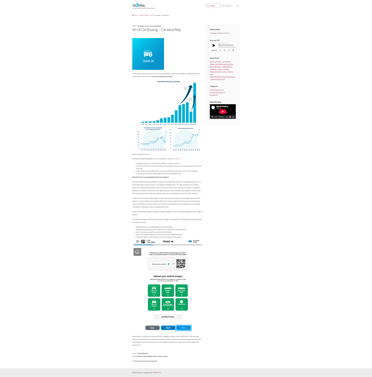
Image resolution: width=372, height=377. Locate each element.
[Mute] (230, 117)
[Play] (212, 117)
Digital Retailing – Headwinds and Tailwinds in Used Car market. (221, 68)
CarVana (139, 356)
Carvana (177, 159)
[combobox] (213, 6)
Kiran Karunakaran (156, 26)
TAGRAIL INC (157, 373)
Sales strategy (157, 356)
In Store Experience (216, 92)
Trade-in (165, 356)
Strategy (213, 95)
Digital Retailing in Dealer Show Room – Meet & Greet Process (222, 78)
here (214, 33)
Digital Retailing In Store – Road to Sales (221, 73)
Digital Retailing (143, 353)
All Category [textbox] (211, 6)
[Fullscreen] (233, 117)
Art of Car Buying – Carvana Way (220, 62)
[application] (223, 111)
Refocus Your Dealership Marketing (145, 361)
